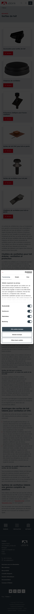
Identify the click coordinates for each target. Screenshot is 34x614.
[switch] (29, 311)
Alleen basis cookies (17, 340)
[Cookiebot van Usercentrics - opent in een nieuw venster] (25, 272)
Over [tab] (27, 277)
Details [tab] (17, 277)
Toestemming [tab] (6, 277)
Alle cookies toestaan (17, 329)
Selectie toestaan (17, 334)
